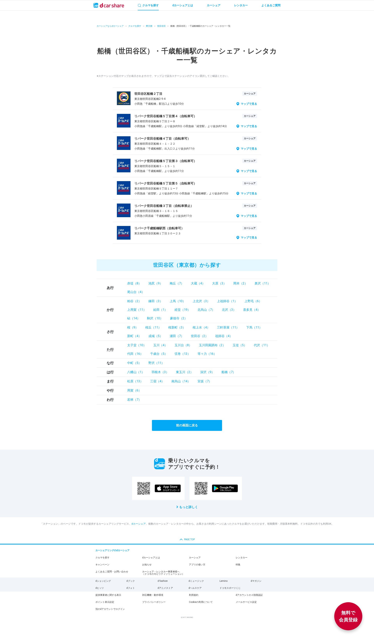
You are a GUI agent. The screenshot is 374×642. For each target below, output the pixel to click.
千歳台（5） (159, 354)
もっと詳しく (188, 507)
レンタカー (241, 557)
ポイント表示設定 (104, 602)
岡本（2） (240, 283)
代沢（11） (262, 345)
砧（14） (133, 318)
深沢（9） (207, 372)
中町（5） (134, 363)
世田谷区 (161, 26)
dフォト (130, 588)
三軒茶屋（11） (228, 327)
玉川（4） (160, 345)
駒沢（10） (155, 318)
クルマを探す (134, 26)
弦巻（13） (183, 354)
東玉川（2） (184, 372)
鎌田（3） (155, 301)
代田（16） (135, 354)
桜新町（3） (177, 327)
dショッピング (103, 581)
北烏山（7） (206, 310)
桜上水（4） (201, 327)
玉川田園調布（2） (212, 345)
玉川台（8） (183, 345)
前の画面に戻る (187, 425)
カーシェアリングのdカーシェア (112, 550)
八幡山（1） (136, 372)
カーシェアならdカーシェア (110, 26)
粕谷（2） (134, 301)
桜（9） (132, 327)
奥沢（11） (263, 283)
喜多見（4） (251, 310)
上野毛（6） (253, 301)
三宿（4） (157, 381)
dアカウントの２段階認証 (249, 595)
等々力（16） (207, 354)
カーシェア (195, 557)
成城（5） (155, 336)
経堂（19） (183, 310)
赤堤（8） (134, 283)
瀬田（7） (177, 336)
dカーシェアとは (151, 557)
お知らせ (147, 564)
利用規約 (193, 595)
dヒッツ (99, 588)
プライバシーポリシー (154, 602)
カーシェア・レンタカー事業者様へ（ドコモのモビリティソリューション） (163, 572)
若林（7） (134, 399)
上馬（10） (178, 301)
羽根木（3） (160, 372)
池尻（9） (155, 283)
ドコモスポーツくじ (230, 588)
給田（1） (160, 310)
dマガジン (256, 581)
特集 (238, 564)
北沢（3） (229, 310)
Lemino (224, 581)
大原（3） (219, 283)
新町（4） (134, 336)
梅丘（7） (177, 283)
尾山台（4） (136, 292)
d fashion (163, 581)
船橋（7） (228, 372)
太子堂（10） (136, 345)
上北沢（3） (201, 301)
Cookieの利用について (201, 602)
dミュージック (196, 581)
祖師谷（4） (224, 336)
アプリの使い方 (197, 564)
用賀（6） (134, 390)
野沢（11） (156, 363)
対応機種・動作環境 (152, 595)
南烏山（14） (181, 381)
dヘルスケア (195, 588)
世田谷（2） (199, 336)
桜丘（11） (153, 327)
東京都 (149, 26)
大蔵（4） (198, 283)
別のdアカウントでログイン (110, 609)
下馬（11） (254, 327)
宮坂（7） (205, 381)
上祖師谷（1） (227, 301)
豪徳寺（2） (178, 318)
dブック (130, 581)
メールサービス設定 (246, 602)
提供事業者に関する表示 (108, 595)
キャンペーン (102, 564)
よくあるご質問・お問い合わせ (111, 571)
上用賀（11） (136, 310)
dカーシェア (138, 523)
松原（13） (135, 381)
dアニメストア (165, 588)
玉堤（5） (240, 345)
